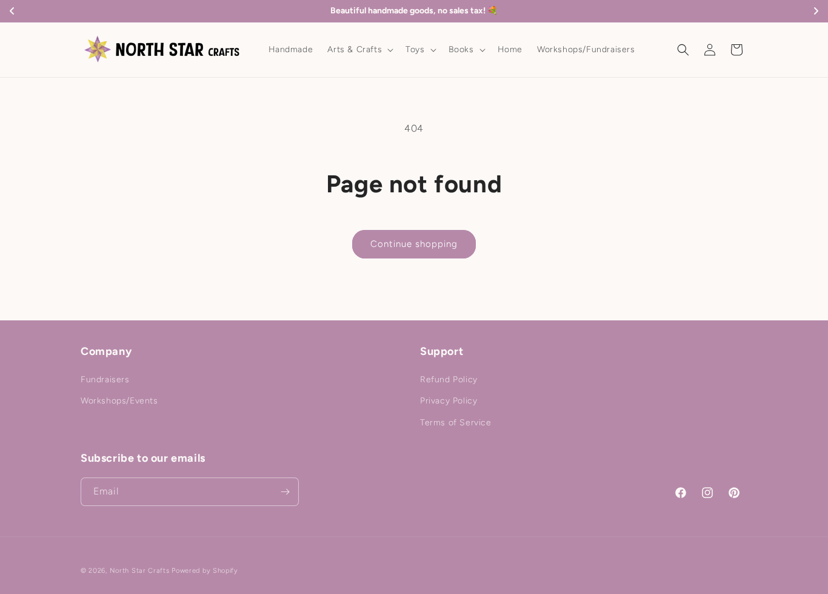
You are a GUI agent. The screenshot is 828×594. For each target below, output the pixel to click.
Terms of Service (456, 422)
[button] (359, 49)
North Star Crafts (140, 571)
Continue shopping (414, 243)
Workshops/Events (119, 401)
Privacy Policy (448, 401)
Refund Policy (449, 379)
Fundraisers (105, 379)
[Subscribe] (285, 492)
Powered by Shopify (205, 571)
